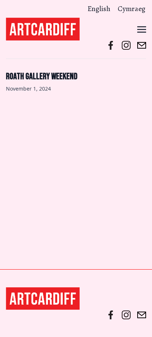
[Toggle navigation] (141, 29)
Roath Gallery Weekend (41, 76)
